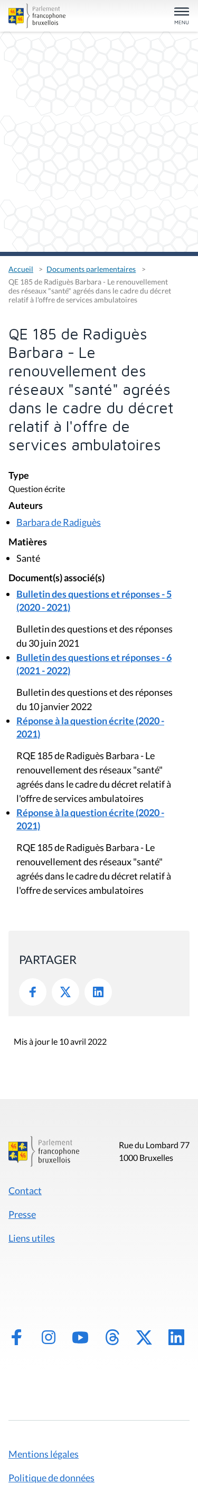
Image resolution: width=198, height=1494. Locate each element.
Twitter (65, 992)
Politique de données (51, 1477)
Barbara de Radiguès (58, 522)
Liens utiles (31, 1238)
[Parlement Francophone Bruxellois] (36, 16)
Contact (25, 1190)
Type (18, 476)
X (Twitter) (144, 1337)
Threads (112, 1337)
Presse (22, 1214)
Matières (27, 542)
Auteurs (25, 506)
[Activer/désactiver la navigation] (182, 16)
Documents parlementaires (91, 268)
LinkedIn (98, 992)
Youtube (80, 1337)
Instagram (48, 1337)
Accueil (20, 268)
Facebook (32, 992)
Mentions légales (43, 1454)
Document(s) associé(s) (56, 578)
